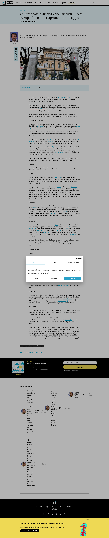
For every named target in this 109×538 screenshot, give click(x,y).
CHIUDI (87, 520)
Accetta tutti (72, 278)
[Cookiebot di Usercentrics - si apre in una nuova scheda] (75, 258)
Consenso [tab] (35, 262)
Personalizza (54, 278)
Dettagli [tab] (54, 262)
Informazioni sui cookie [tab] (73, 262)
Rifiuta (36, 278)
